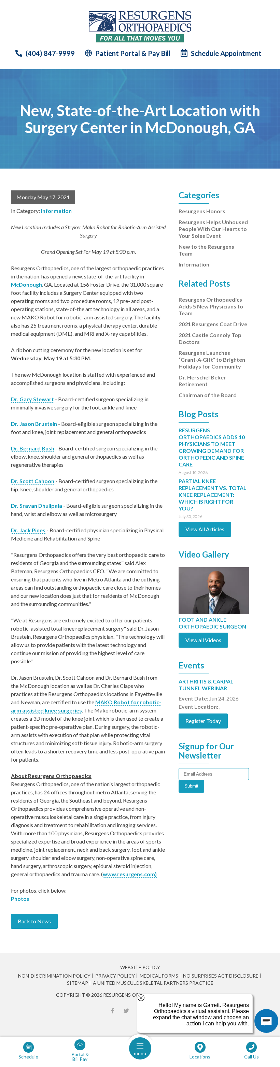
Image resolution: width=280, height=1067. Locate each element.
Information (56, 210)
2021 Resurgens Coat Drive (213, 324)
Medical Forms (159, 976)
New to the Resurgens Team (206, 250)
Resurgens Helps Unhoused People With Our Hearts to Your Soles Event (213, 229)
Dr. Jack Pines (28, 530)
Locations (200, 1056)
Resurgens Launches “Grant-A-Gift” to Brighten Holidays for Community (212, 359)
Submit (191, 786)
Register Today (203, 721)
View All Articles (204, 529)
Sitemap (77, 983)
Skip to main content (30, 10)
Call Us (251, 1056)
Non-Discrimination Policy (54, 976)
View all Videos (203, 640)
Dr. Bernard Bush (32, 448)
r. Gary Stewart (34, 399)
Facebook (113, 1011)
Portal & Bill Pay (80, 1056)
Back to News (34, 921)
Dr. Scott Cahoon (32, 481)
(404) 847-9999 (50, 53)
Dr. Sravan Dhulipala (36, 505)
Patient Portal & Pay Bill (132, 53)
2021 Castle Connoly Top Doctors (210, 338)
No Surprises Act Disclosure (220, 976)
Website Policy (140, 967)
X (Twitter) (126, 1011)
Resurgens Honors (202, 211)
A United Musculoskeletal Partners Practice (153, 983)
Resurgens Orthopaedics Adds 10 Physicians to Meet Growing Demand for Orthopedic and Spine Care (212, 451)
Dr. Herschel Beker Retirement (202, 380)
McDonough (26, 284)
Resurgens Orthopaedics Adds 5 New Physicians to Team (211, 306)
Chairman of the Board (208, 395)
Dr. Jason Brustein (34, 423)
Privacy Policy (115, 976)
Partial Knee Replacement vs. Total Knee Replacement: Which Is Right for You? (213, 498)
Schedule (28, 1056)
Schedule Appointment (226, 53)
